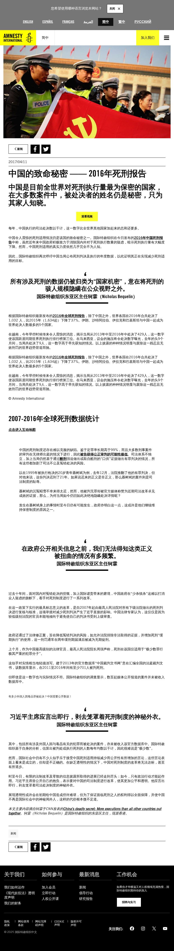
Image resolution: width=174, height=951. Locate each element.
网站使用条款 (23, 923)
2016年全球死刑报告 (69, 316)
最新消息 (89, 874)
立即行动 (48, 893)
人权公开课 (50, 899)
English (28, 22)
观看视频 (87, 216)
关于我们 (14, 874)
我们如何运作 (14, 887)
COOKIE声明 (59, 923)
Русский (143, 22)
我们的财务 (12, 903)
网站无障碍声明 (40, 923)
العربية (88, 22)
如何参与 (52, 874)
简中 (105, 22)
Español (47, 22)
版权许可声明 (76, 923)
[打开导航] (166, 37)
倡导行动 (86, 893)
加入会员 (48, 887)
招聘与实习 (129, 902)
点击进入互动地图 (22, 430)
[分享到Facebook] (35, 149)
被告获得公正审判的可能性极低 (104, 454)
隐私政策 (7, 923)
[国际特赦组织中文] (18, 37)
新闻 (13, 833)
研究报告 (86, 899)
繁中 (121, 22)
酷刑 (63, 459)
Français (68, 22)
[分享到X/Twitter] (46, 149)
